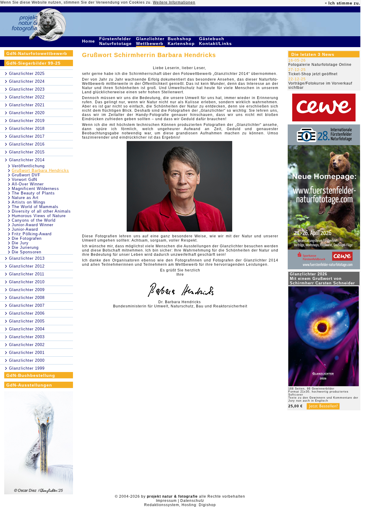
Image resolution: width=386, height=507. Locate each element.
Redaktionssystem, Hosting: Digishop (180, 505)
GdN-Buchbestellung (30, 375)
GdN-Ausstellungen (29, 385)
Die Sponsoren (26, 252)
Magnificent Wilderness (35, 188)
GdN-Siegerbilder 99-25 (33, 63)
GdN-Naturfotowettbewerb (36, 53)
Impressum (166, 501)
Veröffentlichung (28, 166)
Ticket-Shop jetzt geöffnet (312, 74)
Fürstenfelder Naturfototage (116, 41)
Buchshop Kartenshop (182, 41)
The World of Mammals (35, 206)
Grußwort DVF (26, 175)
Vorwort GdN (24, 179)
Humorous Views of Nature (39, 215)
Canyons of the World (33, 220)
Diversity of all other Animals (41, 211)
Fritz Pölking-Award (32, 234)
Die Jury (20, 243)
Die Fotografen (27, 238)
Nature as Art (25, 197)
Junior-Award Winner (32, 225)
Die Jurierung (25, 247)
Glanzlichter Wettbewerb (150, 41)
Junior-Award (25, 229)
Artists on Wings (29, 202)
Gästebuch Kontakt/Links (216, 41)
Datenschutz (192, 501)
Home (89, 41)
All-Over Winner (28, 184)
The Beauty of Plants (33, 193)
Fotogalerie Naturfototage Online (320, 65)
